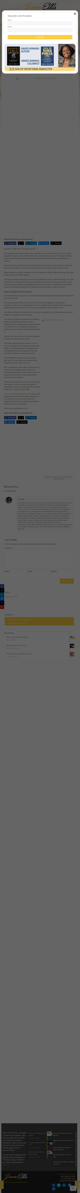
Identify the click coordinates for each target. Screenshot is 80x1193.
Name (10, 20)
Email (10, 26)
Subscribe (40, 37)
